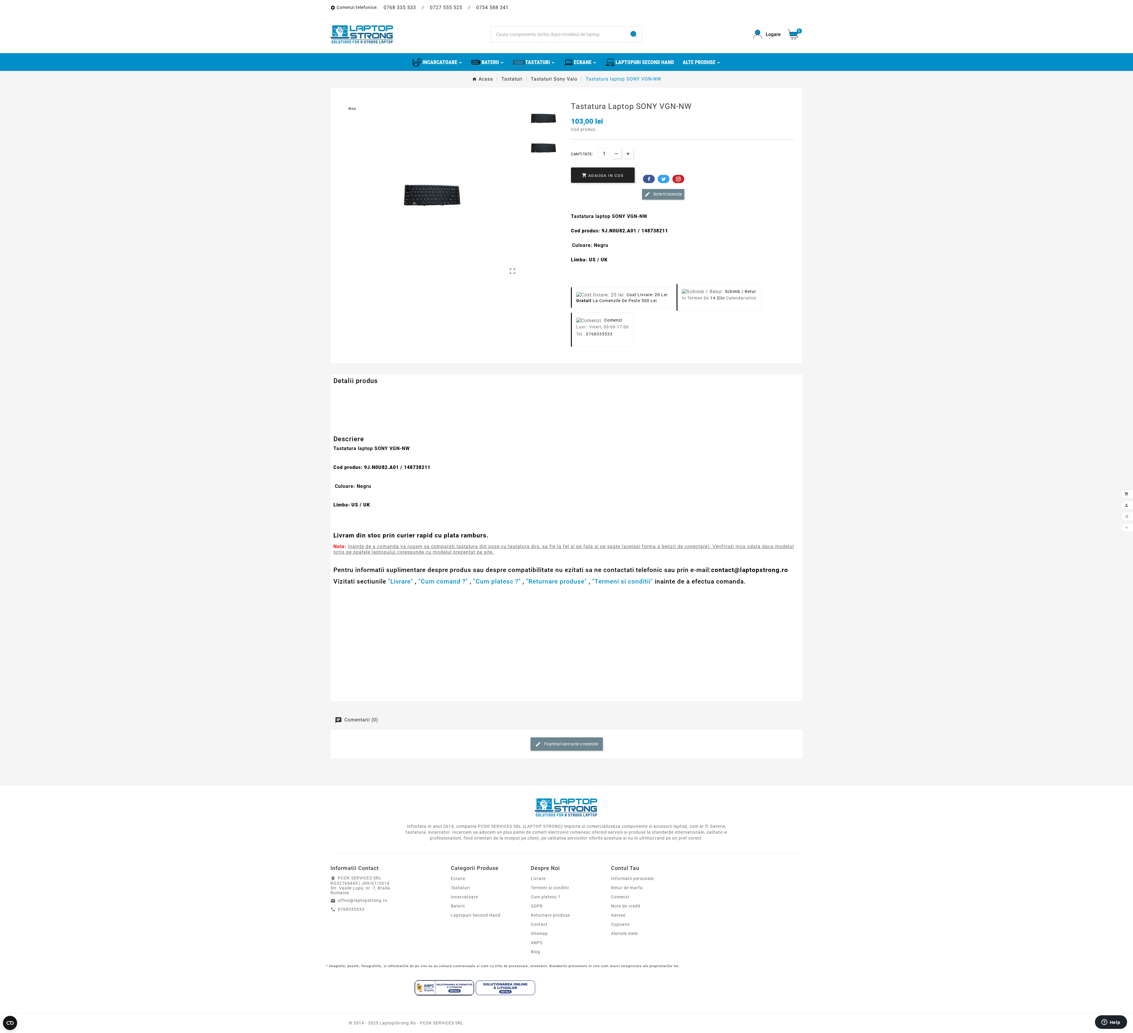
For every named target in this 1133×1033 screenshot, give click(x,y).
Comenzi (620, 896)
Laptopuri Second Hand (475, 915)
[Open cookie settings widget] (10, 1023)
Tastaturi (460, 887)
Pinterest (678, 179)
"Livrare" (400, 581)
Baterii (458, 906)
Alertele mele (624, 933)
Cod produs (345, 392)
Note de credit (626, 906)
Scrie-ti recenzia (667, 194)
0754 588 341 (492, 7)
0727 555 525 (446, 7)
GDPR (537, 906)
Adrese (618, 915)
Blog (535, 951)
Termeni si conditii (550, 887)
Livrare (538, 878)
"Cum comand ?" (443, 581)
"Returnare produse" (556, 581)
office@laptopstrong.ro (362, 900)
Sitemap (539, 933)
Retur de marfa (627, 887)
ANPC (537, 942)
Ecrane (458, 878)
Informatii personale (632, 878)
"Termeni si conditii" (622, 581)
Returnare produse (550, 915)
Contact (539, 924)
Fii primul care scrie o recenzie (570, 744)
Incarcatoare (464, 896)
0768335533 (599, 334)
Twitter (663, 179)
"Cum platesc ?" (497, 581)
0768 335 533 (400, 7)
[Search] (634, 34)
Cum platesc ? (545, 896)
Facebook (649, 179)
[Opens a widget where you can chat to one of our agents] (1111, 1022)
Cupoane (620, 924)
